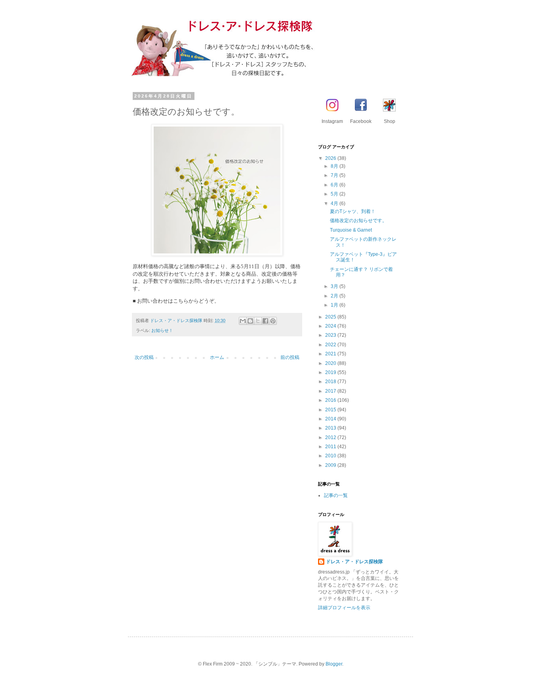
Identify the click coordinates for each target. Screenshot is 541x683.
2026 (331, 158)
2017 (331, 391)
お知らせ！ (162, 330)
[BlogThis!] (250, 321)
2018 (331, 381)
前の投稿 (289, 357)
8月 (335, 166)
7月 (335, 175)
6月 (335, 185)
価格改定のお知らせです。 (358, 220)
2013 (331, 428)
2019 (331, 372)
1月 (335, 305)
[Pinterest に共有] (273, 321)
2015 (331, 409)
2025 (331, 317)
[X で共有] (258, 321)
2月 (335, 296)
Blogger (334, 664)
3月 (335, 286)
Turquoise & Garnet (351, 230)
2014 (331, 419)
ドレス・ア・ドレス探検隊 (354, 561)
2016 (331, 400)
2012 (331, 437)
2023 (331, 335)
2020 (331, 363)
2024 (331, 326)
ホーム (217, 357)
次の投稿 (144, 357)
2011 (331, 446)
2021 (331, 354)
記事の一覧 (336, 495)
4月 (335, 203)
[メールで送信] (243, 321)
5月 (335, 194)
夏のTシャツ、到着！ (352, 211)
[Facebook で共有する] (265, 321)
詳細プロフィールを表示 (344, 607)
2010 (331, 456)
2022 (331, 344)
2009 (331, 465)
